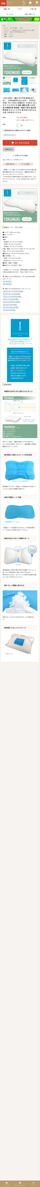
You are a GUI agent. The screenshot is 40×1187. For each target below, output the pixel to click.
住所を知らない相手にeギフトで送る (17, 130)
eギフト (11, 36)
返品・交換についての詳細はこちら (13, 159)
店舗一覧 (7, 9)
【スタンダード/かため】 (11, 294)
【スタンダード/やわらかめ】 (13, 291)
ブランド (6, 30)
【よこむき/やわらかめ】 (11, 302)
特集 (5, 34)
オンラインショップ (20, 1185)
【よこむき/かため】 (10, 304)
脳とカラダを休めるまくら (17, 32)
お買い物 (33, 9)
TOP (4, 25)
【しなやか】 (7, 281)
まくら (6, 28)
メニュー (33, 1185)
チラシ (20, 9)
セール (11, 34)
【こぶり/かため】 (9, 310)
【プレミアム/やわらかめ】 (12, 296)
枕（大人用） (14, 28)
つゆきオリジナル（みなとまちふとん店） (23, 30)
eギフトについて (10, 135)
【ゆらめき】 (7, 284)
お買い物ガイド (30, 14)
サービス (10, 14)
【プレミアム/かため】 (11, 299)
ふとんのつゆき (3, 3)
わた (21, 28)
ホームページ (6, 1185)
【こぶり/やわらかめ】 (11, 307)
